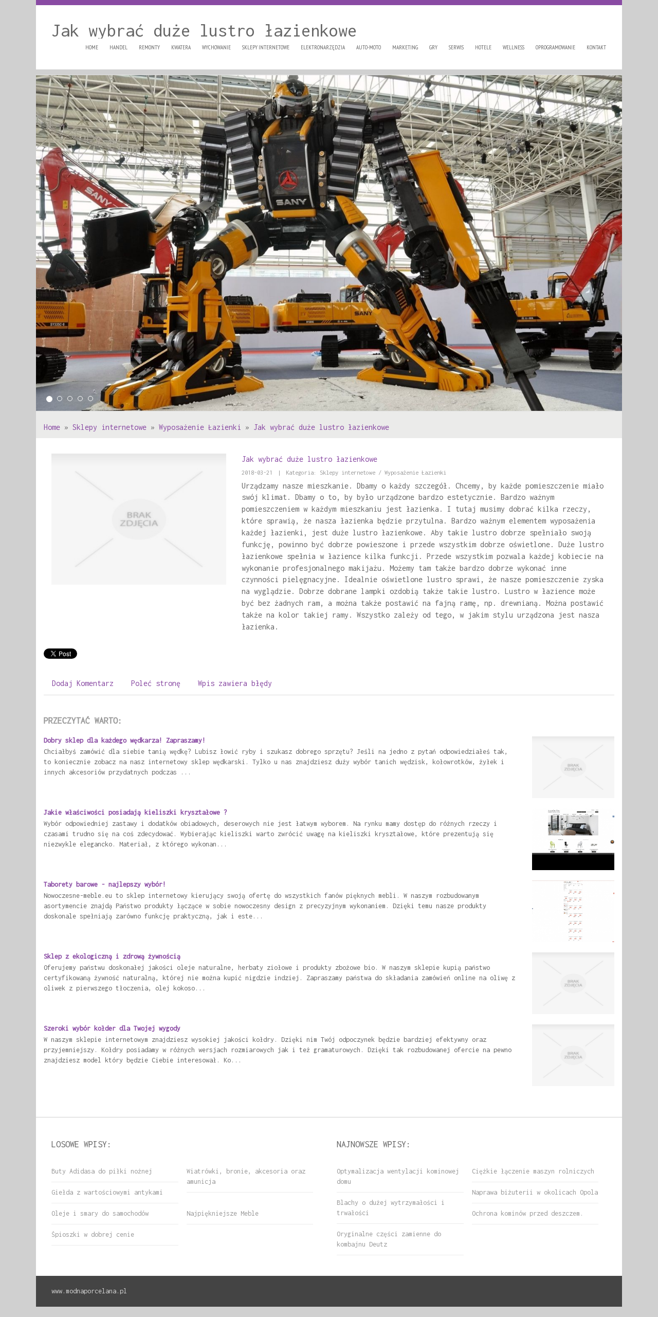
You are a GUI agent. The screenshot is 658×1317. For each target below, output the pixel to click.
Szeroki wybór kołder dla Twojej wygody (112, 1028)
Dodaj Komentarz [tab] (83, 683)
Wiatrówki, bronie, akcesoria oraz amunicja (246, 1176)
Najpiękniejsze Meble (223, 1213)
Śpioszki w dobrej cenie (92, 1234)
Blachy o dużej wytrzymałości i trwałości (391, 1208)
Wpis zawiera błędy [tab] (235, 683)
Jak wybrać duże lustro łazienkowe (321, 427)
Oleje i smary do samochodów (100, 1213)
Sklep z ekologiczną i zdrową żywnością (112, 956)
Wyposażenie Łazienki (200, 427)
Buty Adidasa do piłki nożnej (101, 1171)
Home (52, 427)
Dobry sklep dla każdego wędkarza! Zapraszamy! (125, 740)
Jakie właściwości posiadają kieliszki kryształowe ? (135, 812)
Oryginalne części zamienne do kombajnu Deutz (389, 1239)
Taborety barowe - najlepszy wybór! (105, 884)
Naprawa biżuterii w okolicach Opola (535, 1192)
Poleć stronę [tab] (155, 683)
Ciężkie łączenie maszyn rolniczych (533, 1171)
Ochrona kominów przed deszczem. (527, 1213)
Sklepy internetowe (109, 427)
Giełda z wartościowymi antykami (107, 1192)
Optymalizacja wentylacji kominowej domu (398, 1176)
